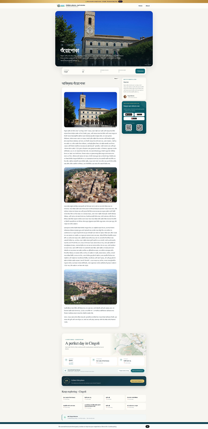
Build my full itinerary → (137, 370)
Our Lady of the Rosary (102, 361)
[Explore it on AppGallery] (134, 118)
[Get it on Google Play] (139, 114)
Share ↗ (116, 78)
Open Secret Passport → (137, 381)
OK (147, 426)
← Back (62, 41)
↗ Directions (140, 71)
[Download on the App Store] (129, 114)
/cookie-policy (112, 426)
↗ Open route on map (124, 370)
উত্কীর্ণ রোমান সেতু (127, 361)
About (148, 6)
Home (140, 6)
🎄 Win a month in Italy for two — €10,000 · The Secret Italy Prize (103, 1)
